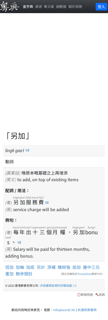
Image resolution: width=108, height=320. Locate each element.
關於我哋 (75, 6)
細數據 (61, 6)
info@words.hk (64, 309)
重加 (9, 273)
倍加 (9, 267)
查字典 (28, 6)
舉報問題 (86, 294)
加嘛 (20, 267)
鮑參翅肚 (24, 273)
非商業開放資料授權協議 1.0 (58, 285)
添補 (51, 267)
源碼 (102, 294)
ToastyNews (84, 274)
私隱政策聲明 (87, 309)
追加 (76, 267)
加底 (30, 267)
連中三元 (91, 267)
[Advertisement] (54, 75)
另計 (41, 267)
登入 (101, 6)
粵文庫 (49, 6)
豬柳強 (64, 267)
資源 (38, 6)
